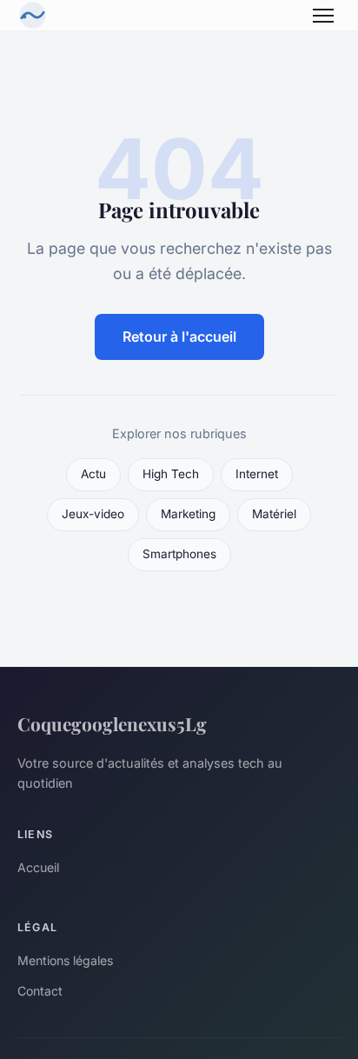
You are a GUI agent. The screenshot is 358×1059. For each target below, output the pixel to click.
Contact (40, 990)
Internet (256, 474)
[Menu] (323, 16)
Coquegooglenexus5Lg (112, 723)
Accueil (38, 867)
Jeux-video (93, 514)
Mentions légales (65, 960)
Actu (93, 474)
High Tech (171, 474)
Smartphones (179, 554)
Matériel (274, 514)
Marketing (188, 514)
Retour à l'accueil (179, 336)
